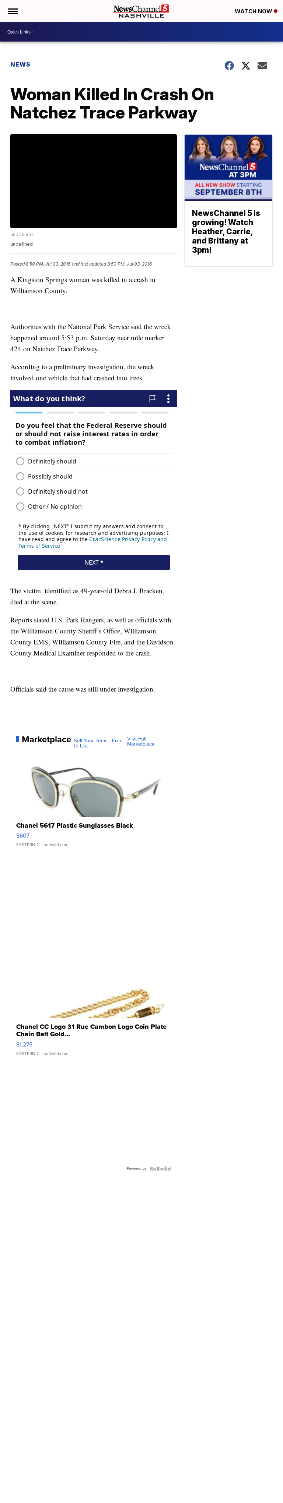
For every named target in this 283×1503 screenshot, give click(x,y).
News (20, 64)
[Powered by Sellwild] (160, 1168)
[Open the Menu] (12, 11)
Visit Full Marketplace (141, 741)
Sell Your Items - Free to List (98, 743)
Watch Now (254, 11)
